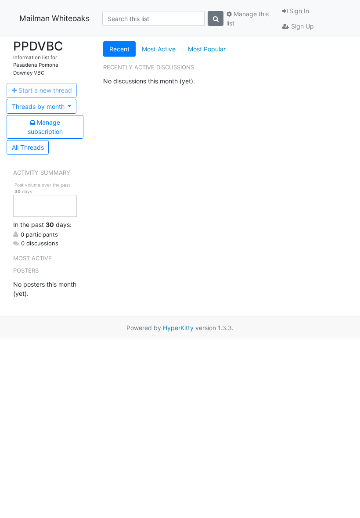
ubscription (45, 127)
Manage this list (248, 18)
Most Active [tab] (159, 49)
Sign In (298, 10)
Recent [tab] (119, 49)
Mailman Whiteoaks (54, 18)
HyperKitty (178, 327)
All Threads (28, 147)
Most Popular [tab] (207, 49)
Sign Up (301, 26)
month (39, 106)
